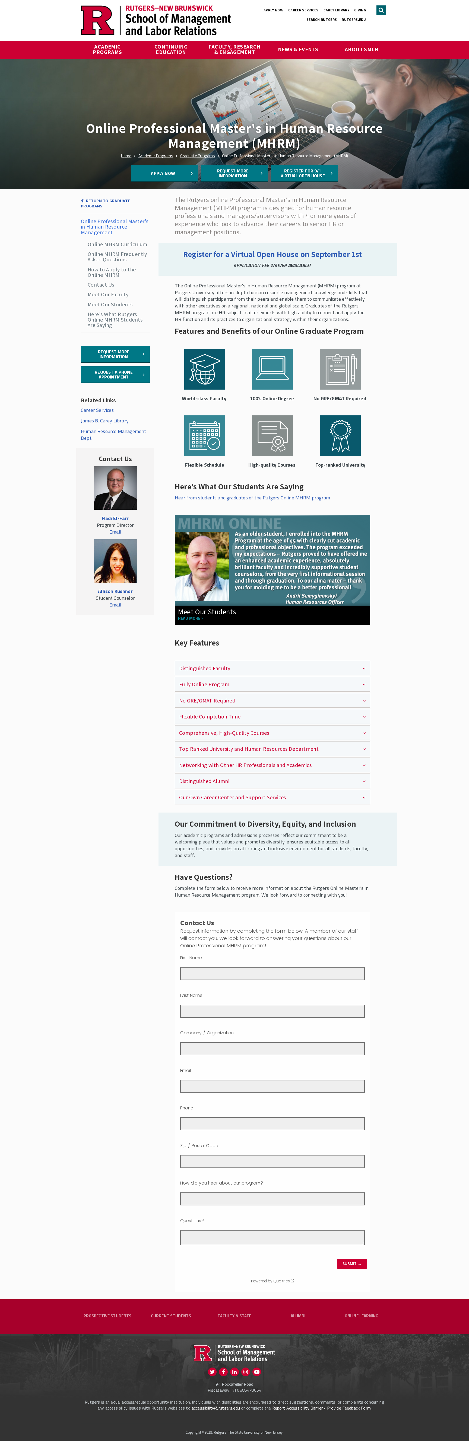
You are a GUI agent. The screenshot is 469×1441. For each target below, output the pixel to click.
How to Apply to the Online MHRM (112, 272)
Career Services (303, 10)
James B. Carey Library (105, 420)
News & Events (298, 49)
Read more (189, 618)
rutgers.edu (354, 19)
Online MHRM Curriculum (117, 244)
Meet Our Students (110, 304)
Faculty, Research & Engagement (235, 49)
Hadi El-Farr (115, 518)
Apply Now (273, 10)
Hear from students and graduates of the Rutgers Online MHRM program (252, 497)
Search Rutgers (321, 19)
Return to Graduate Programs (105, 203)
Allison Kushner (115, 591)
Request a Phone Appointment (113, 374)
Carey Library (336, 10)
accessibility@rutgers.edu (216, 1408)
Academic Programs (107, 49)
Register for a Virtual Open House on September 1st (272, 254)
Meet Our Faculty (108, 294)
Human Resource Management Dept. (113, 435)
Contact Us (101, 284)
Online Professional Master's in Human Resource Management (114, 226)
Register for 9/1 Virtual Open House (303, 173)
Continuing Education (171, 49)
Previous (182, 580)
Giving (360, 10)
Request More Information (233, 173)
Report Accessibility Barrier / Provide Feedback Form (321, 1408)
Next (362, 580)
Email (115, 531)
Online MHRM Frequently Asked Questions (117, 256)
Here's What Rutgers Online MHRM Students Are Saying (115, 319)
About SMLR (362, 49)
